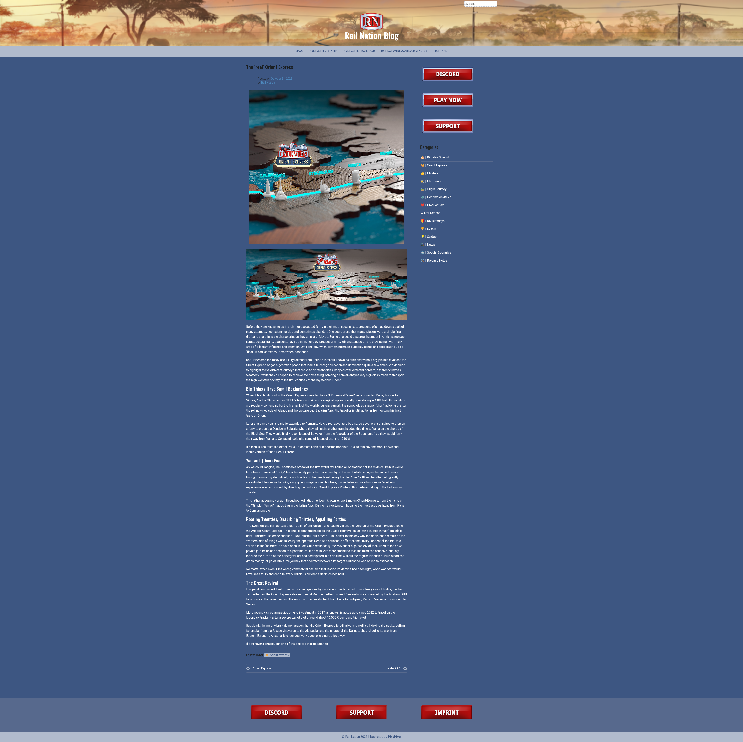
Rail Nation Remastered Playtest (405, 51)
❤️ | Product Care (433, 205)
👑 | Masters (429, 173)
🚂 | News (428, 244)
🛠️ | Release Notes (434, 260)
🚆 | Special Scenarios (436, 252)
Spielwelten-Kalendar (359, 51)
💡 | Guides (429, 237)
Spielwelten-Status (324, 51)
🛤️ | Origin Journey (434, 189)
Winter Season (430, 213)
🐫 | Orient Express (277, 655)
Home (300, 51)
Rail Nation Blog (371, 35)
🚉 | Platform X (431, 181)
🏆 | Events (428, 229)
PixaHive (394, 737)
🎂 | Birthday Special (435, 157)
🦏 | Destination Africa (436, 197)
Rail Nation (268, 82)
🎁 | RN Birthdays (433, 221)
